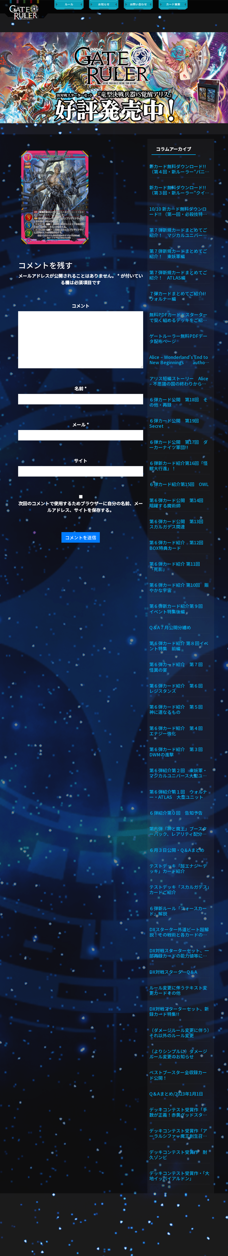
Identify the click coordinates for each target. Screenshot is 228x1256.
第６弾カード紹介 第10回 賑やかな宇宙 (179, 587)
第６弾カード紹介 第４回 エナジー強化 (178, 730)
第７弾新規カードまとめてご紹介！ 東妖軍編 (178, 253)
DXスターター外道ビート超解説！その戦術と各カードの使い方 (179, 931)
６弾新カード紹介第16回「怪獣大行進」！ (178, 465)
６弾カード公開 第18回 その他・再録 (178, 401)
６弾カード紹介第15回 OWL (179, 484)
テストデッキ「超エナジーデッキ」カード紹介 (178, 868)
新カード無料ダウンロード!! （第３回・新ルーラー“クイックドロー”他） (179, 189)
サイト (80, 460)
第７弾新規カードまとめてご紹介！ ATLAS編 (178, 274)
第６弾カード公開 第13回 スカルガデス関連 (178, 523)
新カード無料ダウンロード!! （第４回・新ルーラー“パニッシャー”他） (179, 168)
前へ (7, 78)
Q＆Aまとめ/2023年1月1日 (176, 1093)
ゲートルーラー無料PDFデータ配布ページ (178, 338)
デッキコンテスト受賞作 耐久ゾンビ (178, 1154)
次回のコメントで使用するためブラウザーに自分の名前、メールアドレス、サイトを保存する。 (80, 506)
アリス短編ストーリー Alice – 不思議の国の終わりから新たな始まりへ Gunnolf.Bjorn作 (179, 380)
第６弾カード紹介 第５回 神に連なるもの (178, 709)
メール (80, 424)
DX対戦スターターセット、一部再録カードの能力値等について (179, 952)
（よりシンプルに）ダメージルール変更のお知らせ (178, 1053)
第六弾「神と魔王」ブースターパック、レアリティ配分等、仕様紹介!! (178, 831)
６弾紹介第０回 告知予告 (176, 812)
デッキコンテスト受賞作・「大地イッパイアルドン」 (179, 1175)
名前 (81, 388)
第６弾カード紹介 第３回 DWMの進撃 (178, 751)
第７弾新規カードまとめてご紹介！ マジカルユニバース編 (178, 232)
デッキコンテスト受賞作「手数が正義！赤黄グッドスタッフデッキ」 (178, 1111)
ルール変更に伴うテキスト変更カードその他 (178, 990)
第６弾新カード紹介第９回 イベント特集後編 (178, 608)
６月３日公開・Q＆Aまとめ (176, 850)
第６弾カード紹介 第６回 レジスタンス (178, 688)
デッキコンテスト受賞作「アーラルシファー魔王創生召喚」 (179, 1133)
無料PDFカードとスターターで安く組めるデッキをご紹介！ (178, 317)
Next (221, 78)
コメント (81, 305)
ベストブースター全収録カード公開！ (178, 1074)
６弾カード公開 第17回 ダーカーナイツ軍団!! (178, 444)
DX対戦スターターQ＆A (173, 971)
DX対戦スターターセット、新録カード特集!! (179, 1011)
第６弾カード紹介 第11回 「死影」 (176, 566)
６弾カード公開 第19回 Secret (176, 423)
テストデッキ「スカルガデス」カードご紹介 (179, 889)
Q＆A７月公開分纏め (170, 627)
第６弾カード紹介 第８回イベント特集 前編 (178, 645)
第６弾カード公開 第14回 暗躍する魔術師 (178, 502)
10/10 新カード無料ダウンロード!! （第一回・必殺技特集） (179, 211)
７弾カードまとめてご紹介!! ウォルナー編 (179, 295)
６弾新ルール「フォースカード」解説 (178, 910)
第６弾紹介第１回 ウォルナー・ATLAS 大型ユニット (178, 794)
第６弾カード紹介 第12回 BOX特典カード (178, 544)
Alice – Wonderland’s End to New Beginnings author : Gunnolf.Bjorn (179, 359)
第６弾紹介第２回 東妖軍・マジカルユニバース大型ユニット (178, 772)
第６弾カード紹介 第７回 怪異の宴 (178, 666)
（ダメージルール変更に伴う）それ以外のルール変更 (179, 1032)
